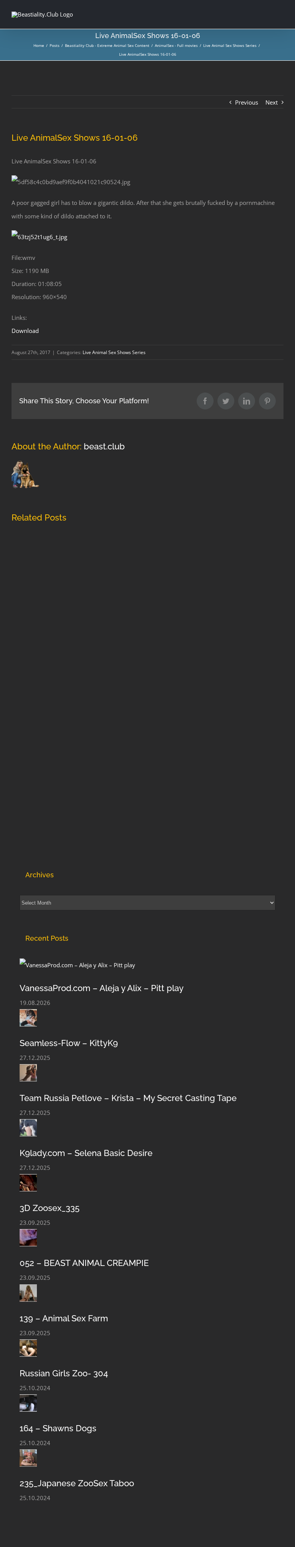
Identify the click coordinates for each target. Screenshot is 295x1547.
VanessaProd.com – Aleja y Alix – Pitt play (102, 988)
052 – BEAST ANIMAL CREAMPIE (84, 1263)
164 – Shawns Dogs (58, 1428)
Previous (246, 102)
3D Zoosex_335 (50, 1208)
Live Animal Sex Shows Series (114, 352)
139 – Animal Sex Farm (64, 1318)
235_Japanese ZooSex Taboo (77, 1483)
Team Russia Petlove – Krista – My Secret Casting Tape (128, 1098)
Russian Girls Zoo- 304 (64, 1373)
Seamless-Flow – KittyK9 (69, 1043)
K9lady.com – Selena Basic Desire (86, 1153)
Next (271, 102)
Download (25, 330)
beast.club (104, 446)
